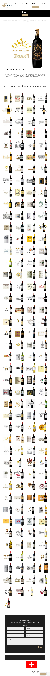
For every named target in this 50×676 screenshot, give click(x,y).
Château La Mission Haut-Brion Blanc (19, 556)
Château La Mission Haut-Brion (30, 109)
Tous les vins (8, 83)
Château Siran (19, 132)
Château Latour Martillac (19, 203)
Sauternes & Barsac (15, 86)
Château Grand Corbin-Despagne (30, 415)
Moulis (25, 87)
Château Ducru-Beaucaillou (42, 497)
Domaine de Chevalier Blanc (7, 415)
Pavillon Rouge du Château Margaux (7, 297)
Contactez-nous (25, 14)
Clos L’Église (31, 155)
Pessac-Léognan (41, 83)
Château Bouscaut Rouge (42, 333)
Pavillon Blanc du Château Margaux (7, 250)
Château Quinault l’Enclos (42, 321)
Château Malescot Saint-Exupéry (19, 321)
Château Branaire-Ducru (7, 591)
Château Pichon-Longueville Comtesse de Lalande (31, 475)
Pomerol (6, 85)
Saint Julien (22, 85)
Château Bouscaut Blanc (7, 438)
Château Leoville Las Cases (19, 403)
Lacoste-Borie (42, 461)
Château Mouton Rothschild (19, 462)
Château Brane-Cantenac (19, 415)
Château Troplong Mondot (42, 438)
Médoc (44, 86)
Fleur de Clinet (19, 214)
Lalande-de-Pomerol (35, 86)
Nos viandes (25, 3)
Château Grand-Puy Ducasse (7, 368)
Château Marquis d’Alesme (42, 415)
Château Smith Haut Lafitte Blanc (7, 98)
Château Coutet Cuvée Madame (42, 450)
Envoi (41, 647)
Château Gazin (42, 273)
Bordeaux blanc (25, 83)
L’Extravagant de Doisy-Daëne (31, 427)
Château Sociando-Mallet (19, 344)
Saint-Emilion (14, 85)
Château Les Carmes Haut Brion (7, 579)
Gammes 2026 (17, 3)
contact (43, 674)
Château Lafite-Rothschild (30, 344)
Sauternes (16, 83)
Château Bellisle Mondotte (30, 274)
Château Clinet (7, 343)
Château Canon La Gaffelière (30, 462)
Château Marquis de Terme (42, 145)
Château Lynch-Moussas (7, 521)
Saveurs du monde (43, 3)
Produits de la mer (33, 3)
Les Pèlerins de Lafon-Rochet (7, 156)
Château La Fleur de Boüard (31, 509)
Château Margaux (41, 85)
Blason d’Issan (30, 496)
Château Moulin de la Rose (31, 227)
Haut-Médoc (25, 86)
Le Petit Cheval (7, 555)
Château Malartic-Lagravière (42, 239)
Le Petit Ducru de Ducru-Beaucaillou (42, 568)
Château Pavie (42, 261)
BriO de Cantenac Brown (19, 333)
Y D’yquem (19, 273)
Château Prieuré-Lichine (19, 168)
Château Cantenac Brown (31, 145)
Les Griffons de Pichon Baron (31, 532)
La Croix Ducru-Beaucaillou (7, 168)
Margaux (6, 86)
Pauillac (33, 83)
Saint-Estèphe (31, 85)
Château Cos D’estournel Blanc (42, 403)
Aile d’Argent (42, 543)
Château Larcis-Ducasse (42, 521)
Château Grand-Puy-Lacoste (19, 109)
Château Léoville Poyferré (19, 497)
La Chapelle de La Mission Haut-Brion (30, 286)
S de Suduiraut (19, 437)
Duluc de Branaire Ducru (19, 286)
